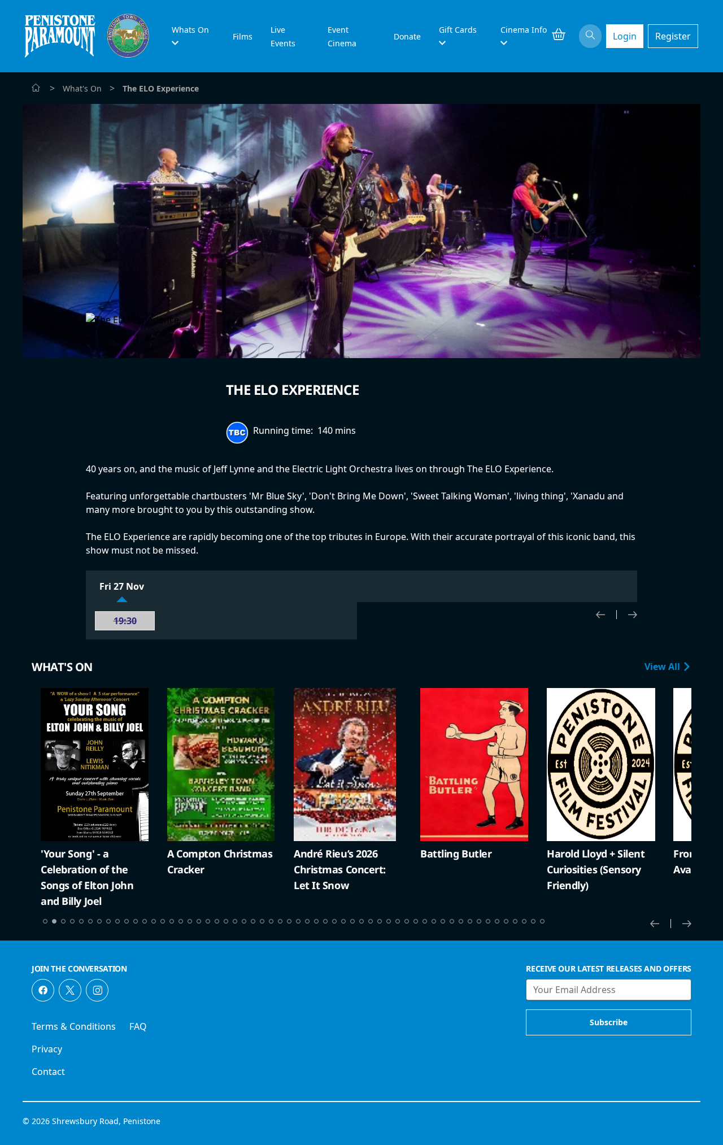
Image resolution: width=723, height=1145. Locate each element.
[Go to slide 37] (370, 921)
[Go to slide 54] (524, 921)
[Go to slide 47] (461, 921)
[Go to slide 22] (235, 921)
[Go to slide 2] (54, 921)
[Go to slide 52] (506, 921)
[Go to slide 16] (180, 921)
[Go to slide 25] (262, 921)
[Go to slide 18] (199, 921)
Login (625, 36)
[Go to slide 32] (325, 921)
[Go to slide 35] (352, 921)
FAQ (138, 1026)
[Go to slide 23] (244, 921)
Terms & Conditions (74, 1026)
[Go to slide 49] (479, 921)
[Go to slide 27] (280, 921)
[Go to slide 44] (434, 921)
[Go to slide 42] (415, 921)
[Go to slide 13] (153, 921)
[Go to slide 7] (99, 921)
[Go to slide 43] (425, 921)
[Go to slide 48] (470, 921)
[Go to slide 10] (126, 921)
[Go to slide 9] (117, 921)
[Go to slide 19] (208, 921)
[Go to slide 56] (542, 921)
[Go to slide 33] (334, 921)
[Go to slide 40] (397, 921)
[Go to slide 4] (72, 921)
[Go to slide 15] (171, 921)
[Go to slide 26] (271, 921)
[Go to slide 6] (90, 921)
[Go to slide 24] (253, 921)
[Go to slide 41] (406, 921)
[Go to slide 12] (144, 921)
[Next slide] (632, 614)
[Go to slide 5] (81, 921)
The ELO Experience (292, 389)
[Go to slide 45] (443, 921)
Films (242, 36)
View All (663, 666)
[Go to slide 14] (162, 921)
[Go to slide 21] (226, 921)
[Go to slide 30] (307, 921)
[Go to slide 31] (316, 921)
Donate (407, 36)
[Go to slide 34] (343, 921)
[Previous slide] (606, 614)
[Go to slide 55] (533, 921)
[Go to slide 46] (452, 921)
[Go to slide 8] (108, 921)
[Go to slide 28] (289, 921)
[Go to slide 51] (497, 921)
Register (673, 36)
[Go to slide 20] (217, 921)
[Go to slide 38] (379, 921)
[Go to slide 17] (190, 921)
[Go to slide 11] (135, 921)
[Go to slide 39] (388, 921)
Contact (48, 1071)
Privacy (47, 1049)
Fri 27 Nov (121, 586)
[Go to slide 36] (361, 921)
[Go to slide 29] (298, 921)
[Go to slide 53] (515, 921)
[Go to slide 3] (63, 921)
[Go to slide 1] (45, 921)
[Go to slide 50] (488, 921)
